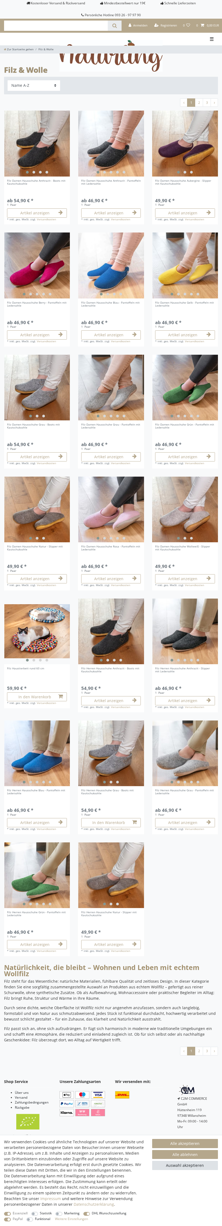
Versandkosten (46, 219)
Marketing (72, 1213)
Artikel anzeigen (35, 212)
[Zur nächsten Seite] (214, 102)
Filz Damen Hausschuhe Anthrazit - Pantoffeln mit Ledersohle (111, 182)
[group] (37, 143)
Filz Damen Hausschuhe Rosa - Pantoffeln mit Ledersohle (110, 548)
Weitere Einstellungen (71, 1219)
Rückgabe (22, 1107)
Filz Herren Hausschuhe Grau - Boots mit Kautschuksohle (107, 792)
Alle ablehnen (185, 1154)
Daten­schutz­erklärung (94, 1204)
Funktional (42, 1219)
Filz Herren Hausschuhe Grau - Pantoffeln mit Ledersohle (184, 792)
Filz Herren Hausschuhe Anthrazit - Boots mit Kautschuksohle (110, 670)
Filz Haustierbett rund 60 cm (25, 668)
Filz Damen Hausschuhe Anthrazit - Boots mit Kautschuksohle (36, 182)
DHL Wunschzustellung (109, 1213)
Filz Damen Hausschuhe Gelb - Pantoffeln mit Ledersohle (184, 304)
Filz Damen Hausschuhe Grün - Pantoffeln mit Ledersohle (184, 426)
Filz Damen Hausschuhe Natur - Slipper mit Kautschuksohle (35, 548)
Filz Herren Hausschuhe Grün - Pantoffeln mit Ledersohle (36, 914)
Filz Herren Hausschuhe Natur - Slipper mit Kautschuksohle (109, 914)
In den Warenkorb (34, 696)
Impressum (50, 1198)
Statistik (46, 1213)
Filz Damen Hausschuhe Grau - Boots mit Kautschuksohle (33, 426)
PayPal (18, 1219)
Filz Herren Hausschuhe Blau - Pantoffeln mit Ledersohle (36, 792)
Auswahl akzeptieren (185, 1165)
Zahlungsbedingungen (31, 1102)
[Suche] (115, 26)
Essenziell (20, 1213)
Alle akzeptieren (185, 1143)
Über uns (22, 1092)
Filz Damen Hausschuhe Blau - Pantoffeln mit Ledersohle (110, 304)
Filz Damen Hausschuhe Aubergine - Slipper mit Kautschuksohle (183, 182)
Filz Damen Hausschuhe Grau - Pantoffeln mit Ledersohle (110, 426)
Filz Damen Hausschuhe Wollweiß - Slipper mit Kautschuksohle (182, 548)
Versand (21, 1097)
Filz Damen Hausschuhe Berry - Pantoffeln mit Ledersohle (37, 304)
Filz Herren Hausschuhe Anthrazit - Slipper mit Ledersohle (182, 670)
